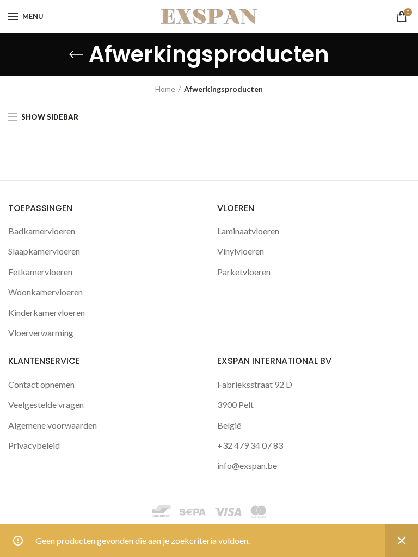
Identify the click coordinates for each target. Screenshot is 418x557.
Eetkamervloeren (40, 272)
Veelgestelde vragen (46, 404)
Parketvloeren (244, 272)
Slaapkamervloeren (44, 251)
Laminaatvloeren (248, 231)
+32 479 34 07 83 (250, 445)
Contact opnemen (41, 384)
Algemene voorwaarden (52, 425)
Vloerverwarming (40, 332)
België (229, 425)
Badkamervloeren (41, 231)
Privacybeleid (34, 445)
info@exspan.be (247, 465)
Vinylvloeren (240, 251)
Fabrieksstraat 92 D (254, 384)
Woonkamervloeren (45, 292)
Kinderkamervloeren (46, 312)
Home (165, 89)
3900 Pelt (235, 404)
